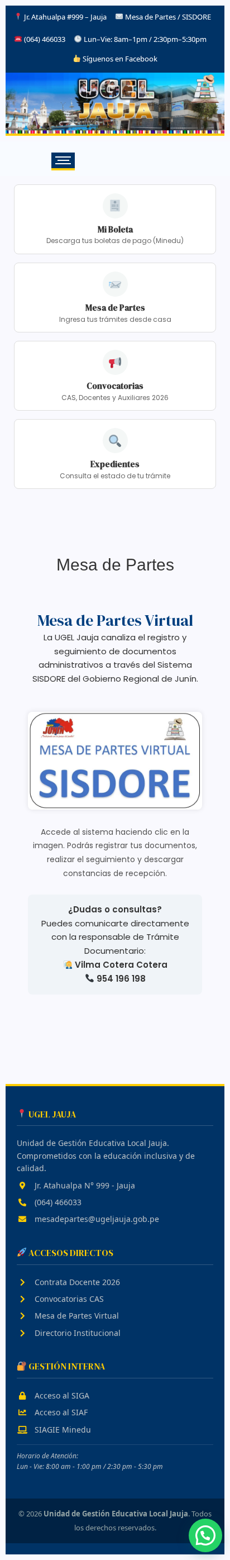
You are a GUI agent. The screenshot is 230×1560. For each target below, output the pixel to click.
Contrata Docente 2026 (76, 1282)
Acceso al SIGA (60, 1395)
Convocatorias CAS (68, 1298)
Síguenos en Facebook (119, 59)
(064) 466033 (57, 1202)
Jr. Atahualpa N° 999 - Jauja (83, 1185)
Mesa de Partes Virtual (75, 1315)
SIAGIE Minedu (61, 1429)
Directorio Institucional (76, 1333)
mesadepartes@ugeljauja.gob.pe (95, 1219)
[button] (205, 1535)
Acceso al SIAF (60, 1412)
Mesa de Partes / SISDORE (168, 17)
